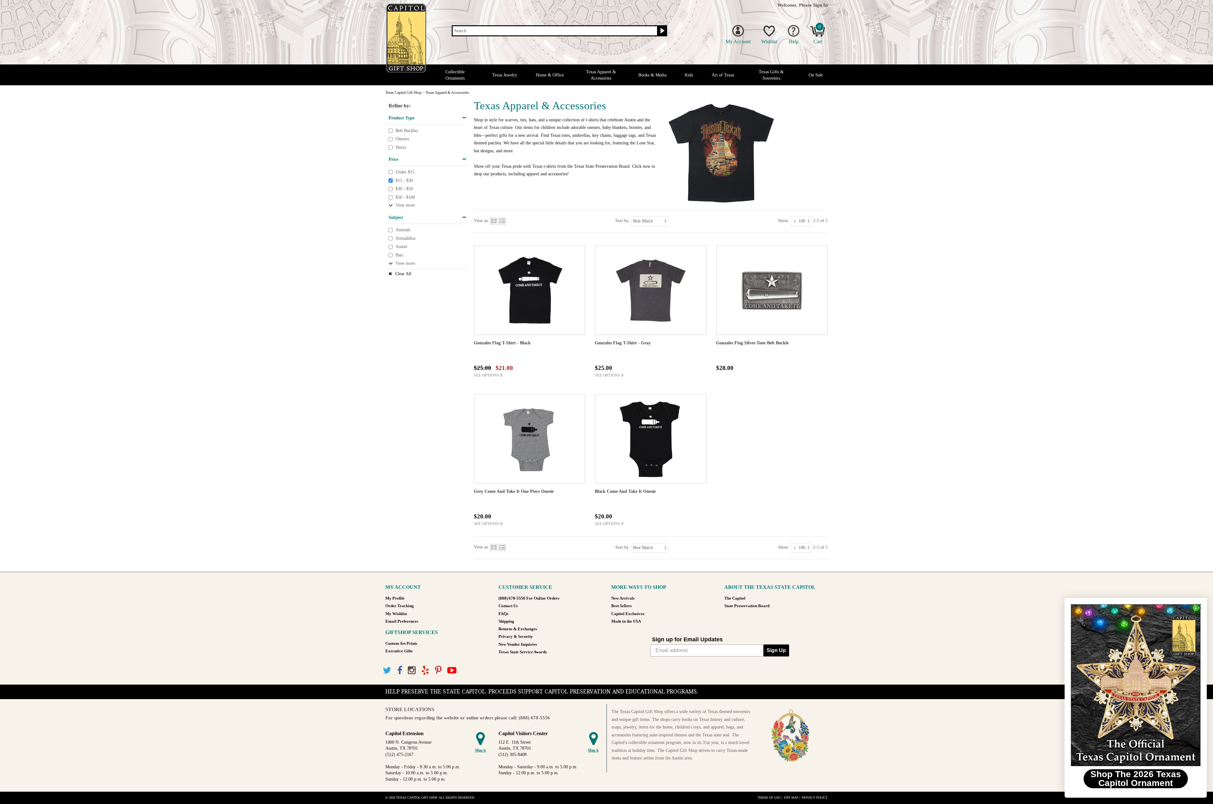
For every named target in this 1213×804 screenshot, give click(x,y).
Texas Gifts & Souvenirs (771, 75)
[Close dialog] (1198, 606)
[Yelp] (425, 670)
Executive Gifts (399, 651)
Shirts (400, 147)
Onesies (402, 138)
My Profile (395, 598)
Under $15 (404, 172)
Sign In (820, 5)
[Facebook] (399, 670)
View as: (481, 220)
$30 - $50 (404, 188)
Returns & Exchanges (517, 629)
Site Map (791, 797)
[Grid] (493, 220)
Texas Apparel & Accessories (601, 75)
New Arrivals (623, 598)
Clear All (403, 273)
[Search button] (661, 31)
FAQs (503, 614)
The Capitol (734, 598)
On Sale (816, 75)
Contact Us (508, 606)
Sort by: (622, 220)
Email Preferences (401, 621)
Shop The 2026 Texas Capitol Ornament (1135, 778)
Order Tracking (399, 606)
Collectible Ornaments (455, 75)
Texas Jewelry (504, 75)
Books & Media (652, 75)
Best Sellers (621, 606)
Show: (783, 220)
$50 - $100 (405, 197)
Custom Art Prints (401, 643)
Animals (402, 230)
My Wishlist (396, 614)
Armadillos (405, 238)
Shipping (506, 621)
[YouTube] (452, 670)
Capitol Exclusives (627, 614)
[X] (387, 670)
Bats (399, 255)
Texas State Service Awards (522, 652)
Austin (401, 247)
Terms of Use (768, 797)
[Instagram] (412, 670)
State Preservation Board (746, 606)
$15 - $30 (404, 180)
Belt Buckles (406, 130)
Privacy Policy (815, 797)
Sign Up (776, 650)
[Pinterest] (438, 670)
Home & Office (550, 75)
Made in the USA (626, 621)
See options (487, 375)
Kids (689, 75)
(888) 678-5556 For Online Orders (528, 598)
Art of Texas (723, 75)
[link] (1135, 685)
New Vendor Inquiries (517, 644)
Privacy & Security (515, 636)
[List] (502, 220)
